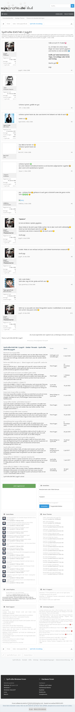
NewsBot (45, 519)
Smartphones (43, 694)
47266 (14, 138)
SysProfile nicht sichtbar (12, 447)
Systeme (41, 690)
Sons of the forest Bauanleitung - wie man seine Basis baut (20, 544)
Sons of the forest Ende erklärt (14, 548)
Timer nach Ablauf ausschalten (11, 619)
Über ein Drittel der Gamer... (51, 537)
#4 (71, 152)
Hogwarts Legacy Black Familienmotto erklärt (18, 539)
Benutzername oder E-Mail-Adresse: (49, 489)
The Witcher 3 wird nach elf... (51, 568)
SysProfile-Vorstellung (26, 37)
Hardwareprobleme (45, 687)
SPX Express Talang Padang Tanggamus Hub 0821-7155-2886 (55, 641)
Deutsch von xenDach (53, 703)
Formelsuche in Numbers (9, 641)
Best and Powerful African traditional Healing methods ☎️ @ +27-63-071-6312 (55, 631)
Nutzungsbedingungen (47, 660)
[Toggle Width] (3, 655)
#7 (71, 238)
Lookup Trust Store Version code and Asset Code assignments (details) (19, 612)
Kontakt (24, 660)
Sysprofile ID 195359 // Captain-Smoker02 (19, 457)
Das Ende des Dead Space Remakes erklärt (18, 557)
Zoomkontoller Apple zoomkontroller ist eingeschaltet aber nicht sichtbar (19, 636)
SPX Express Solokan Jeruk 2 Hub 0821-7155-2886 (53, 637)
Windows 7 (7, 687)
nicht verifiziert (7, 624)
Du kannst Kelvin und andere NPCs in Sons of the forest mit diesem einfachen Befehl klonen (19, 523)
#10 (71, 313)
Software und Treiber (45, 685)
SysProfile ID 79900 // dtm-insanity (16, 467)
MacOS (6, 694)
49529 (14, 186)
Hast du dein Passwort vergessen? (48, 503)
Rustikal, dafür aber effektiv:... (51, 561)
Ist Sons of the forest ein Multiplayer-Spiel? (17, 571)
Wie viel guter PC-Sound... (50, 545)
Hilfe (30, 660)
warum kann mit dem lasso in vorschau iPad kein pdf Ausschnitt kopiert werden (19, 629)
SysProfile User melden (12, 429)
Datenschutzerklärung (63, 660)
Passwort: (42, 497)
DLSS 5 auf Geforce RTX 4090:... (51, 525)
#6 (71, 203)
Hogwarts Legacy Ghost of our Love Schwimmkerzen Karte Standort (20, 580)
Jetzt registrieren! (19, 486)
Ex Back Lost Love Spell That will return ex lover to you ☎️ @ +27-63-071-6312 (55, 625)
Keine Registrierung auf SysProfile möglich (19, 437)
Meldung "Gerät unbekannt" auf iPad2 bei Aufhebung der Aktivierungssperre (19, 633)
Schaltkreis (9, 594)
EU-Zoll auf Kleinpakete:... (50, 557)
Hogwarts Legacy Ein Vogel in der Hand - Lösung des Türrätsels (20, 575)
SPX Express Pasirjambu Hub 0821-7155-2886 (51, 639)
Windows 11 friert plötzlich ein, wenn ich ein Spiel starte (54, 593)
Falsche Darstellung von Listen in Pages (13, 639)
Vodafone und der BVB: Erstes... (51, 553)
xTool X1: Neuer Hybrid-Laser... (51, 533)
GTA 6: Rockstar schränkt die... (51, 565)
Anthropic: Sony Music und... (50, 529)
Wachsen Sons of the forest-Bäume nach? (17, 527)
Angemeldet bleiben (56, 506)
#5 (71, 171)
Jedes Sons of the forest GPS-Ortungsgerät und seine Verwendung (20, 552)
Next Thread (43, 340)
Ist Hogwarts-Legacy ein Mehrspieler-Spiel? (18, 535)
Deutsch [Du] (28, 655)
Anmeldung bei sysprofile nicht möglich (18, 421)
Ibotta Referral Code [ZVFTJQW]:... (52, 572)
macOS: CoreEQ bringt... (49, 541)
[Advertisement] (33, 54)
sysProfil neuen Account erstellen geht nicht (20, 373)
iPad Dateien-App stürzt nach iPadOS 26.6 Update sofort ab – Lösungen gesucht (19, 621)
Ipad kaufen (6, 610)
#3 (71, 121)
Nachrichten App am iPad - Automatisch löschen (16, 617)
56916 (14, 99)
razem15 (45, 574)
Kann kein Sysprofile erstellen (14, 392)
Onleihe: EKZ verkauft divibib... (51, 549)
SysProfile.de (16, 660)
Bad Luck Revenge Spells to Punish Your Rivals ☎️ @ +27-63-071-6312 (55, 635)
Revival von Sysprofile (12, 353)
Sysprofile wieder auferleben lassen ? (17, 402)
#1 (71, 70)
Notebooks (42, 692)
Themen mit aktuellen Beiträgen (35, 18)
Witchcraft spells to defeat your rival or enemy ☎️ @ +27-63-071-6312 (55, 628)
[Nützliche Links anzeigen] (71, 24)
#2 (71, 108)
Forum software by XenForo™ (27, 703)
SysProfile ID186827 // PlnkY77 (15, 382)
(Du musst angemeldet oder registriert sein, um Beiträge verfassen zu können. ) (51, 335)
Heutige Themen (19, 18)
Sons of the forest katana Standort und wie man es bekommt (20, 561)
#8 (71, 256)
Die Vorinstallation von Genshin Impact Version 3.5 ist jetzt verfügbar (21, 518)
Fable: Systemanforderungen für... (52, 517)
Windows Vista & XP (10, 690)
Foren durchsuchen (8, 18)
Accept (31, 709)
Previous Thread (33, 340)
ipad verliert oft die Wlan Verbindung (13, 625)
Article (8, 520)
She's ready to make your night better (49, 599)
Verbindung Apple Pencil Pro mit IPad (13, 642)
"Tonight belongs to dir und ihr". (48, 594)
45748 (14, 65)
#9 (71, 284)
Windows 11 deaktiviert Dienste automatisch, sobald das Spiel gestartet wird (55, 597)
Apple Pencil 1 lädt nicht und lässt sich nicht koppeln (17, 627)
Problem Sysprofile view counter (16, 411)
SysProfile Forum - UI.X (13, 655)
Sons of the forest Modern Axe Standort (17, 531)
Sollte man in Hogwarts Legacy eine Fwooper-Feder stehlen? (20, 566)
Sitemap (35, 660)
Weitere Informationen (40, 709)
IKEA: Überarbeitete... (49, 521)
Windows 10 (7, 685)
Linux (5, 692)
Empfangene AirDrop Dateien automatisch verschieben (18, 615)
